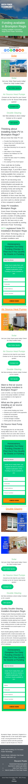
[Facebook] (5, 50)
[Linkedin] (14, 50)
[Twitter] (8, 50)
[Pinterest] (17, 50)
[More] (22, 50)
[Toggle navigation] (25, 4)
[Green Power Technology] (6, 6)
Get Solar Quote (14, 345)
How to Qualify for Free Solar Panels (16, 770)
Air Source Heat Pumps (14, 94)
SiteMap (14, 781)
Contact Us (14, 363)
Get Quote (14, 379)
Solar (14, 78)
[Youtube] (20, 50)
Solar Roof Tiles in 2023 (20, 768)
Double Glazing (14, 113)
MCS (3, 228)
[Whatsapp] (11, 50)
